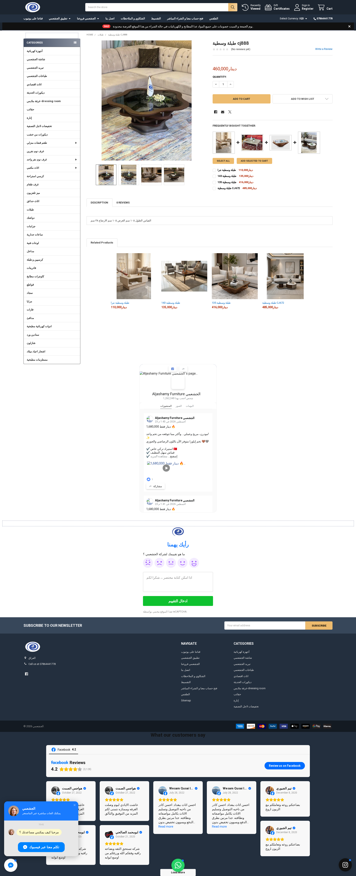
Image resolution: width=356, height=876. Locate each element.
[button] (303, 98)
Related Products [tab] (102, 242)
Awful (148, 563)
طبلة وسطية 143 (170, 302)
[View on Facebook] (55, 790)
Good (182, 563)
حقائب (30, 109)
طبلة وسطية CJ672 (273, 302)
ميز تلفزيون (33, 192)
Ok (171, 563)
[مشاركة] (183, 369)
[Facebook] (216, 112)
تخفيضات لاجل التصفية (39, 126)
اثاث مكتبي (33, 167)
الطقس (213, 18)
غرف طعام (33, 184)
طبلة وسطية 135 (221, 302)
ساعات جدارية (35, 234)
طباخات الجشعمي (37, 76)
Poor (159, 563)
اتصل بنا (110, 18)
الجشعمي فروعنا (86, 18)
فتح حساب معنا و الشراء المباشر (185, 18)
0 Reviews (123, 202)
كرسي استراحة (35, 176)
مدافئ (30, 318)
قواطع (30, 284)
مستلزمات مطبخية (37, 359)
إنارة (29, 117)
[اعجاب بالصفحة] (173, 369)
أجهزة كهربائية (35, 51)
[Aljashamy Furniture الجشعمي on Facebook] (178, 382)
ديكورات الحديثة (36, 92)
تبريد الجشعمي (35, 67)
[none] (147, 100)
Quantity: (220, 76)
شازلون (31, 343)
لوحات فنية (33, 243)
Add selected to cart (254, 161)
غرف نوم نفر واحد (37, 159)
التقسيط (156, 18)
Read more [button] (165, 826)
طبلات (30, 209)
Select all (223, 161)
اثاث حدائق (33, 201)
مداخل (30, 251)
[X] (230, 112)
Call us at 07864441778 (42, 664)
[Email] (223, 112)
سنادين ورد (33, 334)
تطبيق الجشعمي (58, 18)
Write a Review (324, 49)
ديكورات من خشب (37, 134)
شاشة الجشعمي (36, 59)
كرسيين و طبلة (35, 259)
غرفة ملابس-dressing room (44, 101)
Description (99, 202)
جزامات (31, 226)
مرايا (29, 301)
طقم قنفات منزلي (37, 142)
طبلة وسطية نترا (120, 302)
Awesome (194, 563)
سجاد (30, 292)
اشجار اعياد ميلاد (36, 351)
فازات (30, 309)
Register (308, 8)
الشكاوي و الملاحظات (133, 18)
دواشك (31, 217)
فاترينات (31, 267)
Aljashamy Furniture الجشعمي (176, 394)
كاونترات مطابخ (35, 276)
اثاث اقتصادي (34, 84)
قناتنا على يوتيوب (33, 18)
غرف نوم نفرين (35, 151)
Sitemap (186, 700)
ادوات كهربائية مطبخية (39, 326)
